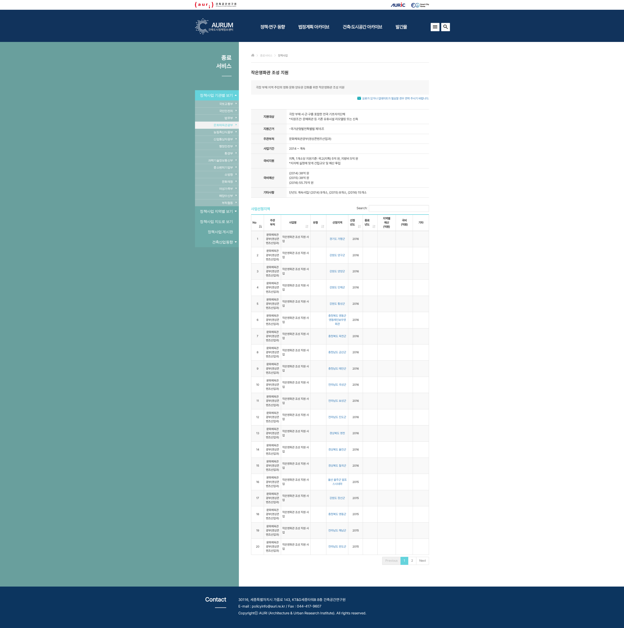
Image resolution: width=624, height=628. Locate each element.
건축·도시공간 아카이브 (362, 26)
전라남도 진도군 (337, 417)
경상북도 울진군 (337, 449)
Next (422, 560)
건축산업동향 (222, 242)
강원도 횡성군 (337, 303)
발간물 (401, 26)
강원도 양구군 (337, 255)
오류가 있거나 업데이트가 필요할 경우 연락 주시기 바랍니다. (395, 98)
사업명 (292, 222)
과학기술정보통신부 (220, 160)
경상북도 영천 (337, 433)
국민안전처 (226, 111)
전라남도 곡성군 (337, 384)
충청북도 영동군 (337, 514)
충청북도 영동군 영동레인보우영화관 (337, 320)
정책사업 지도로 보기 (216, 221)
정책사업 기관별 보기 (216, 95)
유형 (315, 222)
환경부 (228, 153)
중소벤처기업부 (223, 167)
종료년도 (367, 222)
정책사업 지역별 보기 (216, 211)
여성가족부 (226, 188)
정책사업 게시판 (220, 232)
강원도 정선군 (337, 498)
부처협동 (227, 203)
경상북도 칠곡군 (337, 465)
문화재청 (227, 181)
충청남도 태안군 (337, 368)
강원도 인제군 (337, 287)
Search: (362, 208)
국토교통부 (226, 104)
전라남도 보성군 (337, 400)
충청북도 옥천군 (337, 336)
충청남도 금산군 (337, 352)
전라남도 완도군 (337, 546)
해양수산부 (226, 195)
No (254, 222)
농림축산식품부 (223, 132)
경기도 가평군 (337, 239)
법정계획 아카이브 (313, 26)
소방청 (228, 174)
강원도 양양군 (337, 271)
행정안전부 (226, 146)
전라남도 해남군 (337, 530)
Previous (391, 560)
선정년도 (352, 222)
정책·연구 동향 (272, 26)
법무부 (228, 118)
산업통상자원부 (223, 139)
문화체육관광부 (223, 125)
